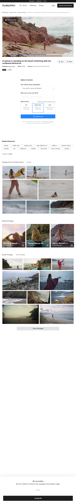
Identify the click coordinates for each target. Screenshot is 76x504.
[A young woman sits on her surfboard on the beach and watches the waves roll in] (57, 314)
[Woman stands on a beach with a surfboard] (38, 172)
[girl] (14, 148)
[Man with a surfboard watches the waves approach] (62, 297)
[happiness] (23, 148)
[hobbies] (33, 148)
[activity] (6, 145)
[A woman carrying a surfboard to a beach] (57, 280)
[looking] (67, 148)
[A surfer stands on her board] (62, 172)
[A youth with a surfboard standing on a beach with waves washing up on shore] (14, 297)
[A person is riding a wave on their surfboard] (38, 207)
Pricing (41, 5)
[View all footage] (20, 254)
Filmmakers (5, 12)
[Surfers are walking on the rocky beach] (20, 280)
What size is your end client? (32, 97)
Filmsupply (39, 1)
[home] (10, 6)
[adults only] (16, 145)
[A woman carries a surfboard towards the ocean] (14, 172)
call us (45, 121)
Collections (33, 5)
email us (51, 121)
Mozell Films (13, 12)
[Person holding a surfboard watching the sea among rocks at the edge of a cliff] (38, 297)
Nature (10, 154)
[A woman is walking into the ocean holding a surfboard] (20, 190)
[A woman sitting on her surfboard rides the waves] (14, 207)
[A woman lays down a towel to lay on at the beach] (20, 314)
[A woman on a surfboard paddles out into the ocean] (56, 190)
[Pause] (5, 54)
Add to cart (39, 116)
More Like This (11, 20)
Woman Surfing (22, 12)
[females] (6, 148)
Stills (45, 1)
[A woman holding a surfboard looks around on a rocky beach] (37, 264)
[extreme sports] (66, 145)
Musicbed (31, 1)
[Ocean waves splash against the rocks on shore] (62, 207)
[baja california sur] (42, 145)
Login (53, 5)
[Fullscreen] (70, 54)
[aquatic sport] (28, 145)
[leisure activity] (55, 148)
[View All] (29, 162)
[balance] (54, 145)
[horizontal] (44, 148)
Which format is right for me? (46, 101)
